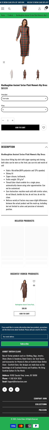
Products (10, 15)
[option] (24, 41)
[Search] (9, 8)
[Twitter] (17, 389)
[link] (12, 259)
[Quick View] (34, 285)
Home (3, 15)
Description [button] (8, 147)
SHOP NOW (21, 2)
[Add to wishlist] (44, 127)
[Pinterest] (11, 389)
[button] (24, 146)
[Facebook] (4, 389)
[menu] (2, 8)
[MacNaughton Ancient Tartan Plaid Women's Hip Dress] (24, 290)
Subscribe (24, 343)
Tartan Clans (21, 419)
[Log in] (39, 8)
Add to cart (20, 127)
